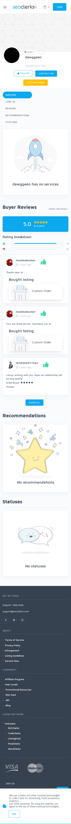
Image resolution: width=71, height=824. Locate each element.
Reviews (11, 108)
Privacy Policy (13, 645)
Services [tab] (11, 94)
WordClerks (14, 748)
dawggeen (33, 57)
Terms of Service (14, 639)
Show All (34, 402)
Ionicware (10, 723)
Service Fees (12, 660)
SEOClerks (13, 728)
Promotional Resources (18, 689)
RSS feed (10, 694)
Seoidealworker (26, 260)
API (7, 700)
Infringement (12, 650)
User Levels (11, 684)
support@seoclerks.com (16, 611)
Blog (8, 705)
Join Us (10, 783)
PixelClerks (14, 743)
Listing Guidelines (14, 655)
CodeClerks (14, 733)
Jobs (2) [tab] (10, 101)
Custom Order (35, 82)
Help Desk (18, 604)
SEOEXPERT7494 (27, 362)
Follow (24, 73)
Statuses (11, 122)
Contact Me (46, 73)
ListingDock (14, 738)
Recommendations (17, 115)
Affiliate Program (14, 679)
